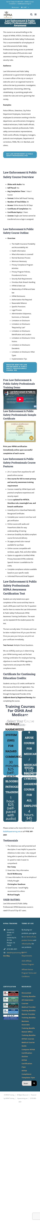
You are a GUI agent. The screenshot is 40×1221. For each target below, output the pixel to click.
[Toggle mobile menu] (36, 14)
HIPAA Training (9, 1095)
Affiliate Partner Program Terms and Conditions (29, 972)
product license (27, 940)
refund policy (27, 944)
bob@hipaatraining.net (24, 4)
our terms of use (30, 937)
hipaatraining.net (22, 1098)
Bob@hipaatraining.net (11, 831)
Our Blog (6, 956)
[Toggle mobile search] (31, 14)
